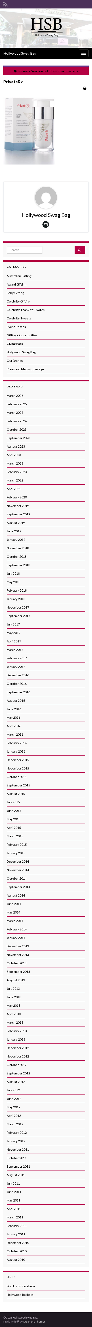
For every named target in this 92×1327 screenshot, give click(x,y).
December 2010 (18, 1243)
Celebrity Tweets (19, 318)
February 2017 (17, 658)
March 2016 (15, 734)
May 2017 (13, 633)
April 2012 (14, 1115)
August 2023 (16, 446)
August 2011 (16, 1175)
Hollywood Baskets (20, 1294)
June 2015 (14, 811)
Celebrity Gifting (18, 301)
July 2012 (13, 1090)
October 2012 (17, 1065)
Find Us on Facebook (21, 1286)
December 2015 (18, 760)
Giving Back (15, 344)
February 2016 (17, 743)
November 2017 (18, 607)
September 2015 (18, 785)
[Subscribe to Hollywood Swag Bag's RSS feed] (5, 3)
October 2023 (17, 429)
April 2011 (14, 1209)
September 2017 (18, 616)
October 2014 (17, 878)
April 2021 (14, 489)
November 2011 (18, 1149)
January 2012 (16, 1141)
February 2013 (17, 1031)
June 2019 (14, 531)
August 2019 (16, 523)
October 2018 (17, 556)
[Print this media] (84, 88)
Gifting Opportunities (22, 335)
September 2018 (18, 565)
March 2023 (15, 463)
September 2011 (18, 1166)
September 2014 (18, 887)
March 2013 (15, 1022)
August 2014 (16, 895)
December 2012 (18, 1048)
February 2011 (17, 1226)
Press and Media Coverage (25, 369)
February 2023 (17, 472)
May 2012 (13, 1107)
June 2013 (14, 997)
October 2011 (17, 1158)
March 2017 (15, 650)
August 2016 (16, 700)
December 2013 (18, 946)
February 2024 (17, 421)
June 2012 (14, 1099)
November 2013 (18, 955)
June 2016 (14, 709)
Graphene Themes (34, 1321)
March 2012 (15, 1124)
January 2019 (16, 539)
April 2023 (14, 455)
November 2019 (18, 506)
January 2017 (16, 667)
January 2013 (16, 1039)
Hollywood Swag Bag (19, 53)
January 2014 (16, 938)
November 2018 (18, 548)
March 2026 (15, 395)
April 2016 (14, 726)
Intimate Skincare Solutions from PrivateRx (48, 71)
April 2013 (14, 1014)
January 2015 (16, 853)
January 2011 (16, 1234)
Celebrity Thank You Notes (26, 310)
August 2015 (16, 794)
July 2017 (13, 624)
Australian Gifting (19, 276)
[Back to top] (82, 1317)
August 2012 (16, 1082)
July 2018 (13, 573)
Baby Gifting (15, 293)
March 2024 (15, 412)
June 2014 (14, 904)
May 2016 (13, 717)
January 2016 (16, 751)
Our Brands (15, 360)
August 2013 (16, 980)
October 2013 (17, 963)
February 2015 (17, 844)
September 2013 (18, 971)
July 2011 (13, 1183)
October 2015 (17, 777)
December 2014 (18, 861)
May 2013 (13, 1005)
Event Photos (16, 327)
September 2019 (18, 514)
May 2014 (13, 912)
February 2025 (17, 404)
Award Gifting (16, 284)
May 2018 (13, 582)
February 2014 (17, 929)
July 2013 (13, 988)
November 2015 (18, 768)
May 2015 (13, 819)
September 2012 (18, 1073)
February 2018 (17, 590)
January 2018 (16, 599)
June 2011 (14, 1192)
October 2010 (17, 1251)
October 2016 (17, 683)
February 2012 (17, 1132)
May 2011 (13, 1200)
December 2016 (18, 675)
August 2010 (16, 1259)
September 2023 (18, 438)
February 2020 (17, 497)
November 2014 (18, 870)
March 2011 (15, 1217)
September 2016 (18, 692)
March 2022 (15, 480)
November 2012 (18, 1056)
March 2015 (15, 836)
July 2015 (13, 802)
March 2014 (15, 921)
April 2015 (14, 827)
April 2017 (14, 641)
